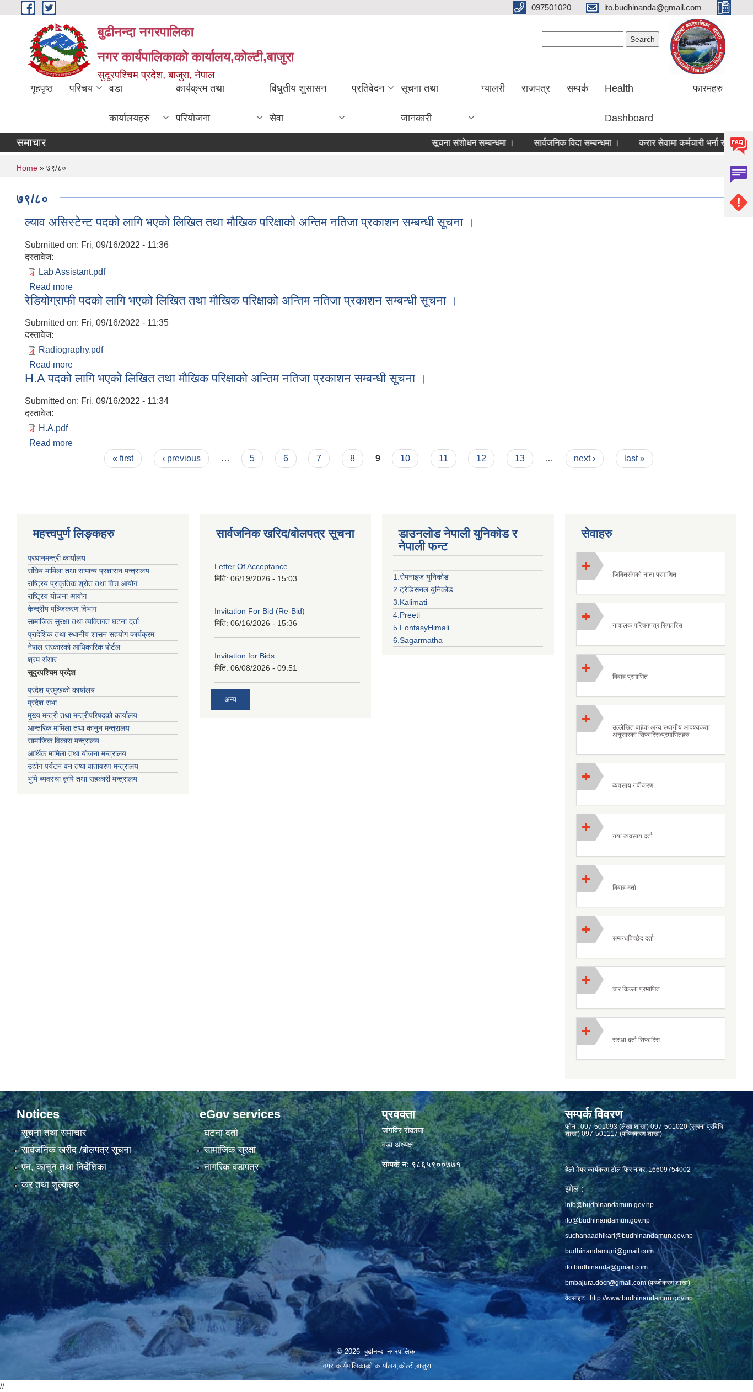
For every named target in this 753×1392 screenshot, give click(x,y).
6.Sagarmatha (418, 640)
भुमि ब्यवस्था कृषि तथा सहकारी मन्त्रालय (82, 778)
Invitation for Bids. (245, 655)
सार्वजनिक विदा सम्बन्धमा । (553, 142)
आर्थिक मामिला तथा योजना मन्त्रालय (77, 753)
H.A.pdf (53, 428)
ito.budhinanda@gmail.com (606, 1267)
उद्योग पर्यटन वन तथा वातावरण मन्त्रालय (83, 766)
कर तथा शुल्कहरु (50, 1185)
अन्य (230, 699)
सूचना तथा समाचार (53, 1133)
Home (27, 167)
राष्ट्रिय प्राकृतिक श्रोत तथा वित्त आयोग (82, 583)
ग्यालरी (493, 88)
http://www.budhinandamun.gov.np (641, 1298)
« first (122, 458)
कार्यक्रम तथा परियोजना (200, 103)
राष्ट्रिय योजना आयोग (57, 596)
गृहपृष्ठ (41, 88)
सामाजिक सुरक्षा (230, 1150)
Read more (51, 286)
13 (520, 458)
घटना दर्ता (221, 1133)
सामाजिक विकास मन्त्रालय (63, 740)
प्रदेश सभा (42, 702)
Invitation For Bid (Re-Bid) (259, 611)
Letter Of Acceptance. (252, 566)
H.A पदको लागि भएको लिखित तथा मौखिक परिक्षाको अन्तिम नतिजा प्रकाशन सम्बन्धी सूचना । (226, 378)
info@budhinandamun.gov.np (609, 1205)
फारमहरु (708, 88)
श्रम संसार (42, 659)
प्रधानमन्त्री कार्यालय (56, 558)
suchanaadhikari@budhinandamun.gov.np (629, 1236)
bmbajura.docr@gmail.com (605, 1283)
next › (584, 458)
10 (405, 458)
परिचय (81, 88)
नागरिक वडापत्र (231, 1167)
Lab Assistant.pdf (72, 272)
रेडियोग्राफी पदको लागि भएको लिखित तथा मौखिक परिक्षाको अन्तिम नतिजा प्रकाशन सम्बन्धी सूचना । (241, 300)
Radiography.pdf (71, 349)
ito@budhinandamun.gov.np (607, 1220)
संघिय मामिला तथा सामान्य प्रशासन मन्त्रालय (88, 570)
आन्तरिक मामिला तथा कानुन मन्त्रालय (79, 728)
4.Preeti (406, 614)
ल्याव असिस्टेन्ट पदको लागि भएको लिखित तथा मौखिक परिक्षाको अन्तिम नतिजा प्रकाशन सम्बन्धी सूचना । (250, 222)
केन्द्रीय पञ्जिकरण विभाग (62, 608)
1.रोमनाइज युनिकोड (421, 576)
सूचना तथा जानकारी (419, 103)
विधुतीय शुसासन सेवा (298, 103)
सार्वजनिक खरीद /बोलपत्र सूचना (76, 1150)
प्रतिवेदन (368, 88)
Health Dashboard (629, 103)
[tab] (651, 573)
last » (634, 458)
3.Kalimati (410, 602)
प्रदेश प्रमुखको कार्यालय (61, 690)
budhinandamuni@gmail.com (609, 1251)
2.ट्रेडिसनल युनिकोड (423, 589)
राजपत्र (535, 88)
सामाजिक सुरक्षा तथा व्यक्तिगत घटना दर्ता (83, 621)
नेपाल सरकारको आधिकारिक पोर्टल (74, 646)
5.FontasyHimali (421, 627)
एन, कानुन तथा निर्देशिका (63, 1167)
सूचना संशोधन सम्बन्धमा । (449, 142)
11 (443, 458)
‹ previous (181, 458)
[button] (651, 573)
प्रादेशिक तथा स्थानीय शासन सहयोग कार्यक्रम (91, 634)
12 (481, 458)
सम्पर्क (577, 88)
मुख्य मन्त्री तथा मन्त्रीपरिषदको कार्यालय (82, 715)
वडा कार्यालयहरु (129, 103)
